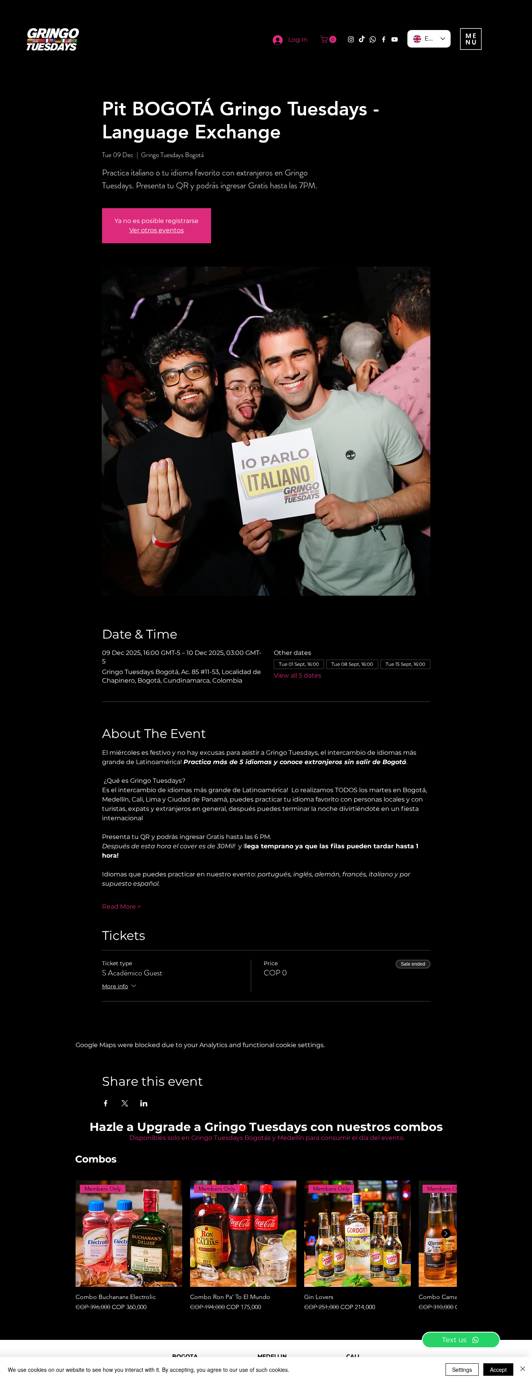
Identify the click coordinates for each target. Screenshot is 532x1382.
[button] (329, 39)
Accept (498, 1369)
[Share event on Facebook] (105, 1103)
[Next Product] (446, 1233)
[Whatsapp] (373, 39)
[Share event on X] (125, 1103)
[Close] (522, 1369)
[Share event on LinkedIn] (144, 1103)
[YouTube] (394, 39)
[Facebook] (384, 39)
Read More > (121, 906)
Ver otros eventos (156, 230)
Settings (462, 1369)
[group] (266, 1246)
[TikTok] (362, 39)
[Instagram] (351, 39)
